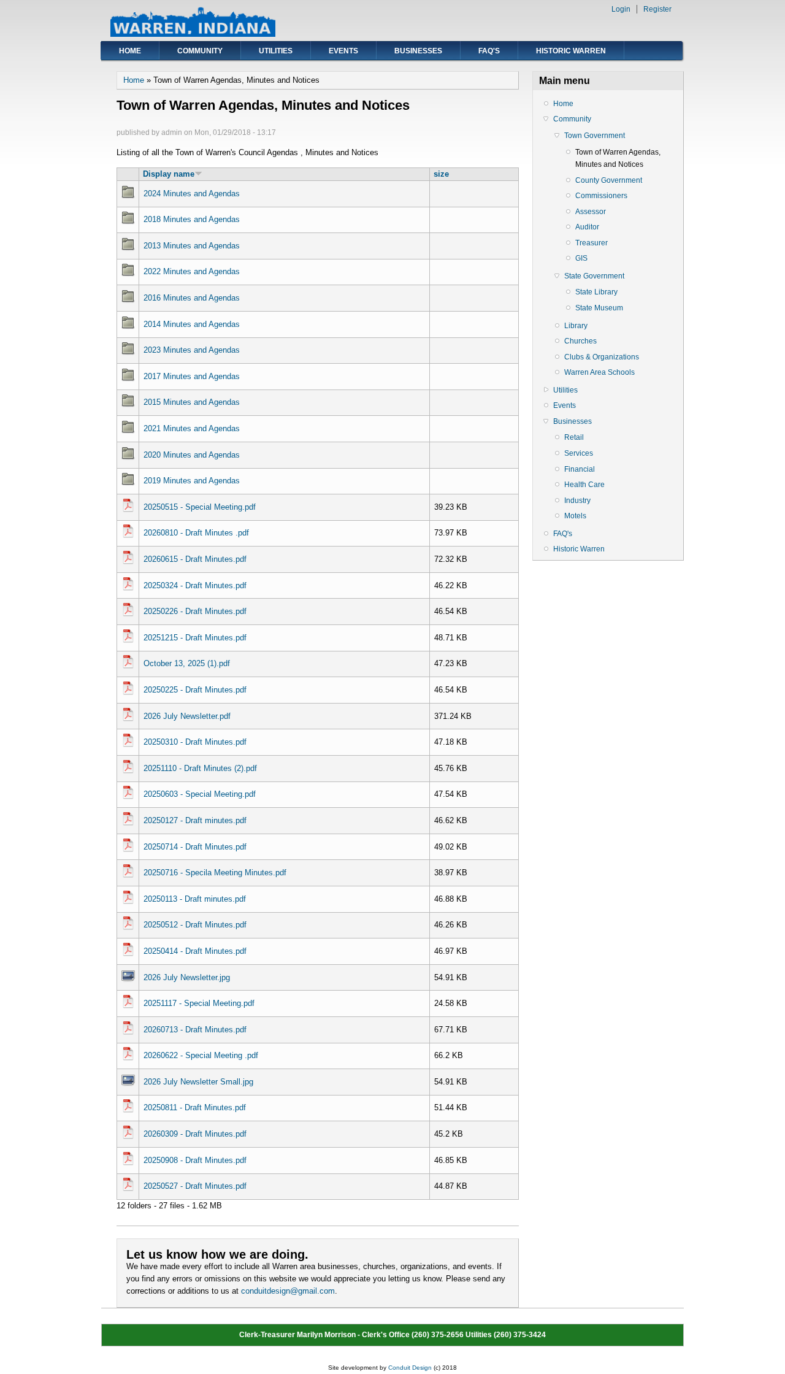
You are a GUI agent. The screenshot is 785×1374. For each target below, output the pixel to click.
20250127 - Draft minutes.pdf (195, 820)
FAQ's (489, 51)
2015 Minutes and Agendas (192, 402)
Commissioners (601, 195)
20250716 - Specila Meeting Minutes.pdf (215, 872)
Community (200, 51)
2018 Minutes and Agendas (192, 219)
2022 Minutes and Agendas (192, 271)
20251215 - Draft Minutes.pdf (195, 637)
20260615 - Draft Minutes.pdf (195, 559)
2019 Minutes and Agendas (192, 480)
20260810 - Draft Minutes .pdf (196, 532)
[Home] (192, 34)
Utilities (276, 51)
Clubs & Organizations (601, 357)
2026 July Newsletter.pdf (187, 716)
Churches (580, 341)
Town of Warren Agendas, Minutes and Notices (618, 158)
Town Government (594, 135)
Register (657, 9)
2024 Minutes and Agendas (192, 193)
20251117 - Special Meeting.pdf (199, 1003)
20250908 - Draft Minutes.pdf (195, 1160)
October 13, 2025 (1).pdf (187, 663)
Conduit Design (410, 1367)
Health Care (584, 484)
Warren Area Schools (599, 372)
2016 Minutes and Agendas (192, 297)
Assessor (590, 211)
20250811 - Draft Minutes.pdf (195, 1107)
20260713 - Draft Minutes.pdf (195, 1029)
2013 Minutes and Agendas (192, 245)
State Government (594, 276)
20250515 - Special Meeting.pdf (200, 507)
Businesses (418, 51)
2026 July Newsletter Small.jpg (198, 1081)
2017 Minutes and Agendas (192, 376)
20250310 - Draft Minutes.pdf (195, 741)
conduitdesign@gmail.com (288, 1290)
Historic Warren (571, 51)
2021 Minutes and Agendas (192, 428)
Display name (168, 173)
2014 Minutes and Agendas (192, 324)
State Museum (599, 308)
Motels (575, 516)
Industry (577, 500)
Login (620, 9)
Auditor (587, 227)
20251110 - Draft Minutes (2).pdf (200, 768)
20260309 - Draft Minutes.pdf (195, 1133)
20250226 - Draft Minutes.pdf (195, 611)
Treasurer (591, 243)
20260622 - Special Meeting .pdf (201, 1055)
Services (578, 453)
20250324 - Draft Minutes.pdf (195, 585)
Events (343, 51)
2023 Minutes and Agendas (192, 350)
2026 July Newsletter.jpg (187, 977)
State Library (596, 292)
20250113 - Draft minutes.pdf (195, 899)
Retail (574, 437)
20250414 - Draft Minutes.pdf (195, 951)
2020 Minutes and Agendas (192, 454)
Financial (579, 469)
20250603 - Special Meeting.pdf (200, 794)
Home (130, 51)
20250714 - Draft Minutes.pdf (195, 846)
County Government (608, 180)
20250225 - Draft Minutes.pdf (195, 689)
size (441, 173)
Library (576, 325)
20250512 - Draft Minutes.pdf (195, 924)
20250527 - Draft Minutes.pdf (195, 1186)
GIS (581, 258)
